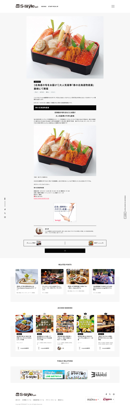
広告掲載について (26, 400)
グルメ (36, 92)
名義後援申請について (38, 400)
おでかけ (42, 92)
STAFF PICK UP (53, 6)
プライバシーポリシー (50, 400)
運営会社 (60, 400)
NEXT (96, 243)
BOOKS (43, 6)
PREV (34, 243)
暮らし (47, 92)
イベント (53, 92)
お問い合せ (17, 400)
